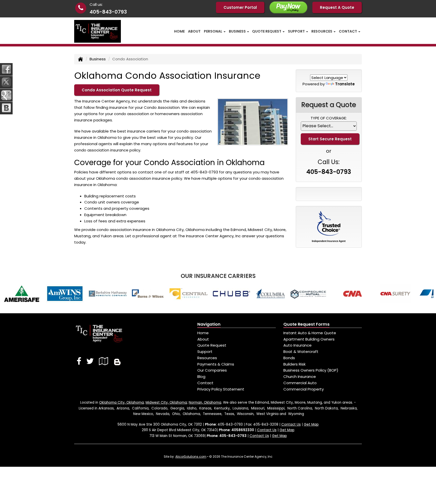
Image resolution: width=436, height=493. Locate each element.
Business (98, 59)
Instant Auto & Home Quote (309, 332)
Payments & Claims (215, 364)
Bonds (289, 357)
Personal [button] (213, 31)
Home (179, 31)
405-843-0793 (108, 11)
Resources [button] (322, 31)
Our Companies (212, 370)
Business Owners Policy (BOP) (310, 370)
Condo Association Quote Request (117, 90)
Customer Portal (240, 7)
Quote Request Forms (306, 324)
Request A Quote (337, 7)
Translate (345, 84)
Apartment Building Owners (309, 339)
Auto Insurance (297, 345)
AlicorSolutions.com (190, 456)
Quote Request (211, 345)
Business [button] (238, 31)
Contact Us (291, 424)
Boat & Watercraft (300, 351)
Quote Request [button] (267, 31)
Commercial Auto (300, 382)
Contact (205, 382)
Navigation (209, 324)
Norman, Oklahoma (205, 402)
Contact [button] (348, 31)
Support (204, 351)
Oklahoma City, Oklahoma (121, 402)
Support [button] (297, 31)
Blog (201, 376)
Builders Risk (294, 364)
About (194, 31)
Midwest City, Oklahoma (166, 402)
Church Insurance (299, 376)
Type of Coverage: (329, 118)
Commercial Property (303, 389)
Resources (207, 357)
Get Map (311, 424)
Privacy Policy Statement (220, 389)
